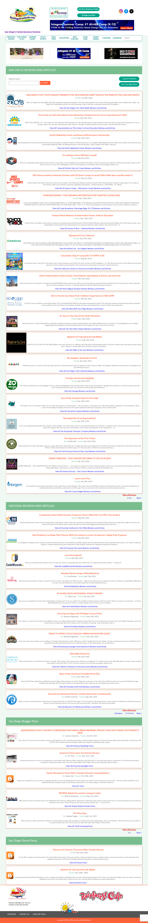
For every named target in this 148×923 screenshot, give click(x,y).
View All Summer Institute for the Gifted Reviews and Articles (80, 528)
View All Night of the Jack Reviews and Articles (84, 350)
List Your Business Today (88, 9)
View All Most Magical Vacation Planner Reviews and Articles (80, 289)
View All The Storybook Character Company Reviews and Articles (79, 431)
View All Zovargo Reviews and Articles (79, 391)
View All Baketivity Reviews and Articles (80, 586)
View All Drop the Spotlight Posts (79, 766)
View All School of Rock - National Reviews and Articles (82, 228)
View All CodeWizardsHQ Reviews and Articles (73, 566)
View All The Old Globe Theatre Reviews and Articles (80, 329)
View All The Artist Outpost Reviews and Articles (79, 411)
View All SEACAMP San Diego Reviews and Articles (82, 309)
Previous (118, 713)
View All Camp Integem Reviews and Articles (83, 491)
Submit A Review (129, 79)
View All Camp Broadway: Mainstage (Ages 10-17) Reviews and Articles (81, 208)
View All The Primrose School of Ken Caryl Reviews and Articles (80, 451)
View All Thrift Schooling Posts (80, 826)
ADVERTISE (11, 914)
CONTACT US (24, 914)
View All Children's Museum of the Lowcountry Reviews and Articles (80, 667)
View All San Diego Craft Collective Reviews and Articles (82, 371)
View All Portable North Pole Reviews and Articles (79, 687)
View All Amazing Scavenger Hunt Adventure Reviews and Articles (79, 647)
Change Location (88, 15)
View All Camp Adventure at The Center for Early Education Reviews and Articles (82, 128)
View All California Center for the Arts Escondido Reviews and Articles (82, 269)
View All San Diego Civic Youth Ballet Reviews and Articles (83, 108)
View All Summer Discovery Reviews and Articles (79, 548)
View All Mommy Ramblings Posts (80, 746)
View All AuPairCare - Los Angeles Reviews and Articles (82, 249)
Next (138, 498)
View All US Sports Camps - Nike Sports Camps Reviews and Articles (83, 188)
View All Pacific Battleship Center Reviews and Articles (79, 148)
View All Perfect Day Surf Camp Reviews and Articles (79, 168)
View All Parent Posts (78, 863)
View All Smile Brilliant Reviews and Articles (80, 606)
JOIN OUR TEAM (39, 914)
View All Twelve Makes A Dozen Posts (80, 806)
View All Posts (78, 786)
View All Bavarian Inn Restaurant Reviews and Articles (79, 707)
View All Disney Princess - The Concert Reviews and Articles (79, 471)
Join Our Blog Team (129, 84)
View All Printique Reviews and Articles (80, 627)
